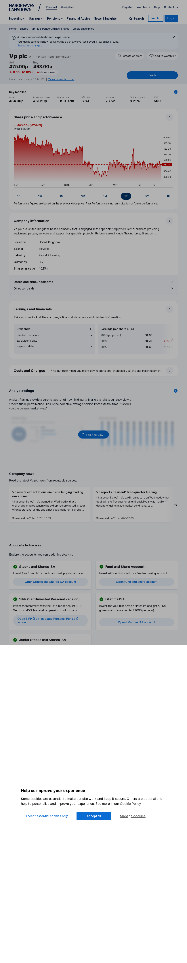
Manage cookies (133, 816)
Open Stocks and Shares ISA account (50, 582)
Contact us (171, 7)
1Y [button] (126, 196)
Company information (31, 221)
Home (13, 28)
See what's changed (29, 45)
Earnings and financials (33, 309)
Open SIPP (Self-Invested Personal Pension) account (47, 620)
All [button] (168, 196)
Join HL (155, 18)
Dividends (23, 329)
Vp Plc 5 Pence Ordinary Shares (50, 28)
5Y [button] (147, 196)
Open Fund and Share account (136, 582)
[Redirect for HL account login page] (93, 434)
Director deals (24, 288)
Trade (152, 75)
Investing (15, 18)
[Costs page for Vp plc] (93, 371)
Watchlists (143, 7)
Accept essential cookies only (46, 816)
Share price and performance (38, 117)
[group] (93, 196)
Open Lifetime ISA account (136, 622)
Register (127, 7)
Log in (171, 18)
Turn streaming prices (61, 79)
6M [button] (105, 196)
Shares (24, 28)
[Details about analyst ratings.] (175, 391)
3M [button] (83, 196)
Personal (51, 7)
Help (157, 7)
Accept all (94, 816)
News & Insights (105, 18)
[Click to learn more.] (175, 92)
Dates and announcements (33, 282)
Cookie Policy (130, 804)
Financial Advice (79, 18)
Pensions (53, 18)
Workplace (67, 7)
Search (138, 18)
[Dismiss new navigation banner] (173, 37)
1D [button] (18, 196)
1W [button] (40, 196)
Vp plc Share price (83, 28)
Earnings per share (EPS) (117, 329)
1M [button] (61, 196)
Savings (35, 18)
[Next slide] (167, 339)
